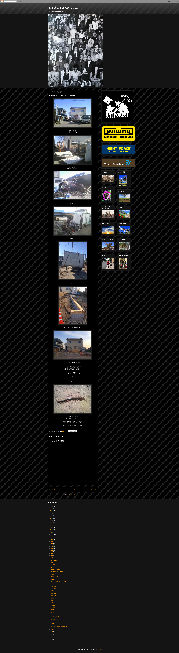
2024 (51, 508)
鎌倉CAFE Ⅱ (54, 593)
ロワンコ (53, 591)
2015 (51, 530)
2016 (51, 527)
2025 (51, 506)
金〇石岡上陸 (54, 607)
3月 (52, 555)
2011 (51, 639)
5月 (52, 551)
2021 (51, 515)
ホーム (72, 489)
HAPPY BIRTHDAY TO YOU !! (59, 581)
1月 (52, 631)
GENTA (53, 624)
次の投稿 (52, 489)
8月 (52, 544)
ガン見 (52, 612)
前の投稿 (93, 489)
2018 (51, 523)
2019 (51, 520)
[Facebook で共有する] (75, 431)
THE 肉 (53, 579)
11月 (52, 536)
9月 (52, 541)
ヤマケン (53, 562)
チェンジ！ (54, 583)
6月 (52, 548)
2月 (52, 629)
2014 (51, 532)
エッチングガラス (55, 617)
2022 (51, 513)
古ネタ (52, 610)
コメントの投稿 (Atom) (74, 494)
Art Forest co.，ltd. (63, 7)
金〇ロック (54, 588)
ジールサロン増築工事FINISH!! (59, 626)
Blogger (100, 649)
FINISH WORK (55, 619)
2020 (51, 518)
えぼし (52, 602)
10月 (52, 539)
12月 (52, 534)
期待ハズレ (54, 600)
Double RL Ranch (55, 569)
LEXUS (53, 557)
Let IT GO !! (54, 560)
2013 (51, 634)
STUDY (53, 614)
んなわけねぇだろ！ (56, 586)
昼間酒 (52, 574)
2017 (51, 525)
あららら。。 (54, 598)
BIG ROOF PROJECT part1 (58, 572)
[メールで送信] (69, 431)
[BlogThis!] (71, 431)
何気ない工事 (54, 576)
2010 (51, 642)
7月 (52, 546)
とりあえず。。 (55, 605)
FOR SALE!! (54, 567)
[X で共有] (73, 431)
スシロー (53, 621)
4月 (52, 553)
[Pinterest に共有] (76, 431)
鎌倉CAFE (53, 595)
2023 (51, 511)
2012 (51, 637)
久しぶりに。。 (55, 565)
